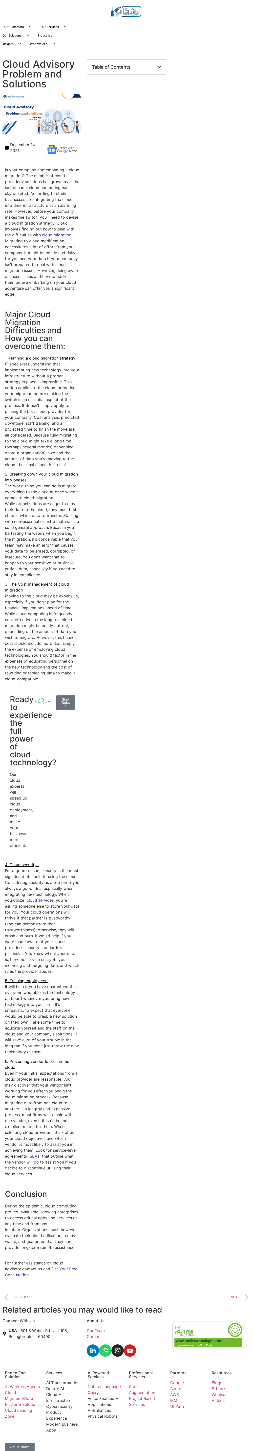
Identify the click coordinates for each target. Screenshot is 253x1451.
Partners (178, 1372)
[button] (159, 67)
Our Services (50, 27)
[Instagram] (117, 1350)
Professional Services (141, 1374)
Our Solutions (11, 35)
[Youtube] (130, 1350)
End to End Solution (15, 1374)
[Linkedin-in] (93, 1350)
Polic (107, 1440)
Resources (222, 1372)
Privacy (95, 1440)
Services (54, 1372)
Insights (7, 44)
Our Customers (13, 27)
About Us (96, 1320)
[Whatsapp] (105, 1350)
